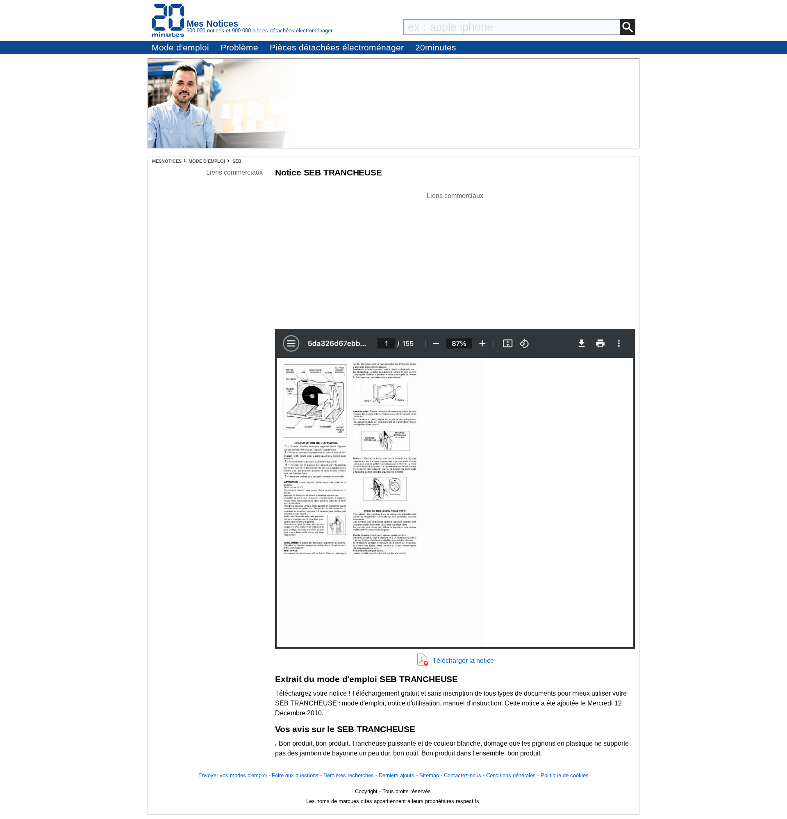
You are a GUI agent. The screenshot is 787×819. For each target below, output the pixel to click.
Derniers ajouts (396, 775)
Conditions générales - (513, 775)
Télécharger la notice (463, 660)
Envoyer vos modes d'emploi (232, 775)
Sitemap (429, 775)
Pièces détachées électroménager (337, 47)
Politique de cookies (565, 775)
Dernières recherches (348, 775)
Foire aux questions (295, 775)
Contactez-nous (462, 775)
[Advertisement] (455, 258)
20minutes (435, 47)
